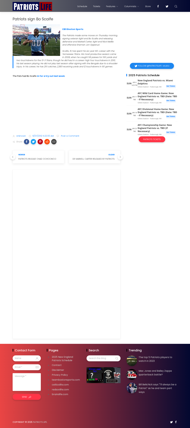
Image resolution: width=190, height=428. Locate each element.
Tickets (96, 6)
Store (148, 6)
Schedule (82, 6)
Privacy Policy (60, 375)
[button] (26, 141)
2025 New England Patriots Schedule (62, 358)
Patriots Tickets (152, 139)
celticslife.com (60, 384)
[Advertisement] (66, 109)
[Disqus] (66, 214)
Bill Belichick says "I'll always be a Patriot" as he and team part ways (157, 388)
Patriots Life (40, 422)
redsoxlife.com (60, 389)
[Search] (175, 6)
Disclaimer (58, 370)
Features (110, 6)
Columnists (130, 6)
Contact (57, 365)
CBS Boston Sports (72, 29)
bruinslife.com (60, 394)
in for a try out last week (51, 76)
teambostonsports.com (66, 379)
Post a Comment (69, 135)
